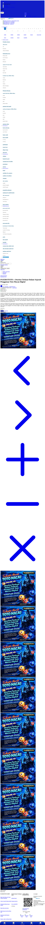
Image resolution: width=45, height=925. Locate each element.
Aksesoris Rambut (6, 50)
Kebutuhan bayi (6, 53)
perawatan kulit (5, 210)
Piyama (4, 59)
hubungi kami (14, 898)
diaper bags (5, 149)
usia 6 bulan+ (5, 131)
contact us (12, 23)
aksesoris (5, 152)
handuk (4, 242)
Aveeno (12, 37)
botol (4, 170)
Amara (31, 34)
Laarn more (14, 287)
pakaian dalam (5, 103)
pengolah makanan (7, 190)
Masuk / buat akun (6, 271)
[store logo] (9, 18)
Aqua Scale (39, 34)
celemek (4, 178)
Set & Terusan (5, 57)
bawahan (4, 97)
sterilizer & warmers (7, 173)
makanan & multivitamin (8, 192)
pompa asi (4, 197)
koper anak (5, 134)
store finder (12, 22)
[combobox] (5, 263)
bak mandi (5, 239)
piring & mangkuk (6, 185)
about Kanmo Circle (15, 20)
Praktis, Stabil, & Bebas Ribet (5, 919)
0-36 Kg (4, 141)
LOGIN (28, 13)
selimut (4, 156)
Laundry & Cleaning (6, 230)
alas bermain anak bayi (8, 248)
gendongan (5, 144)
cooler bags (5, 201)
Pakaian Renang (6, 90)
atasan (4, 95)
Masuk (2, 260)
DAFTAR (29, 15)
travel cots (5, 147)
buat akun (4, 272)
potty (4, 237)
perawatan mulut (5, 218)
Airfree (18, 34)
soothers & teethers (7, 175)
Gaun (4, 81)
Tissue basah (5, 228)
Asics (5, 37)
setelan (4, 99)
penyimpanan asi (5, 199)
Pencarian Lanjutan (4, 264)
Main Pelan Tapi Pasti (4, 908)
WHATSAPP (22, 924)
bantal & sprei (6, 158)
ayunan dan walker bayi (8, 246)
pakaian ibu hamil (7, 106)
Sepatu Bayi (5, 66)
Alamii (25, 34)
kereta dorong (6, 127)
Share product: (3, 312)
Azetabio (25, 37)
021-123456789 (14, 904)
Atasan (4, 77)
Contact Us (34, 16)
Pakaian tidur (5, 55)
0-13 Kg (4, 139)
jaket (3, 101)
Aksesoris (4, 87)
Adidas (12, 34)
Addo (5, 34)
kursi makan (6, 204)
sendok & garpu (5, 187)
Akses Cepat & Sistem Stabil (5, 901)
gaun (3, 115)
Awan (18, 37)
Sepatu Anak (5, 68)
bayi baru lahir (5, 129)
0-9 (40, 31)
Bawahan (4, 79)
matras (4, 166)
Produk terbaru (6, 41)
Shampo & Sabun (6, 214)
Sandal (4, 70)
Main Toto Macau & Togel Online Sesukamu (5, 898)
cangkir (4, 183)
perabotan (5, 164)
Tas (3, 46)
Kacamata (4, 48)
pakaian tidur (6, 124)
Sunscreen (4, 212)
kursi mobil (5, 137)
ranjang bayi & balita (8, 161)
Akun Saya (2, 259)
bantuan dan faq (14, 901)
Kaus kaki (4, 72)
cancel (8, 268)
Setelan (4, 83)
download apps (13, 2)
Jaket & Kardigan (6, 85)
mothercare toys (5, 253)
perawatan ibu (6, 223)
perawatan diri (5, 220)
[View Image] (18, 605)
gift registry (12, 7)
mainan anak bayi (7, 251)
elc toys (4, 255)
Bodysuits (4, 61)
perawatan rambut (6, 216)
